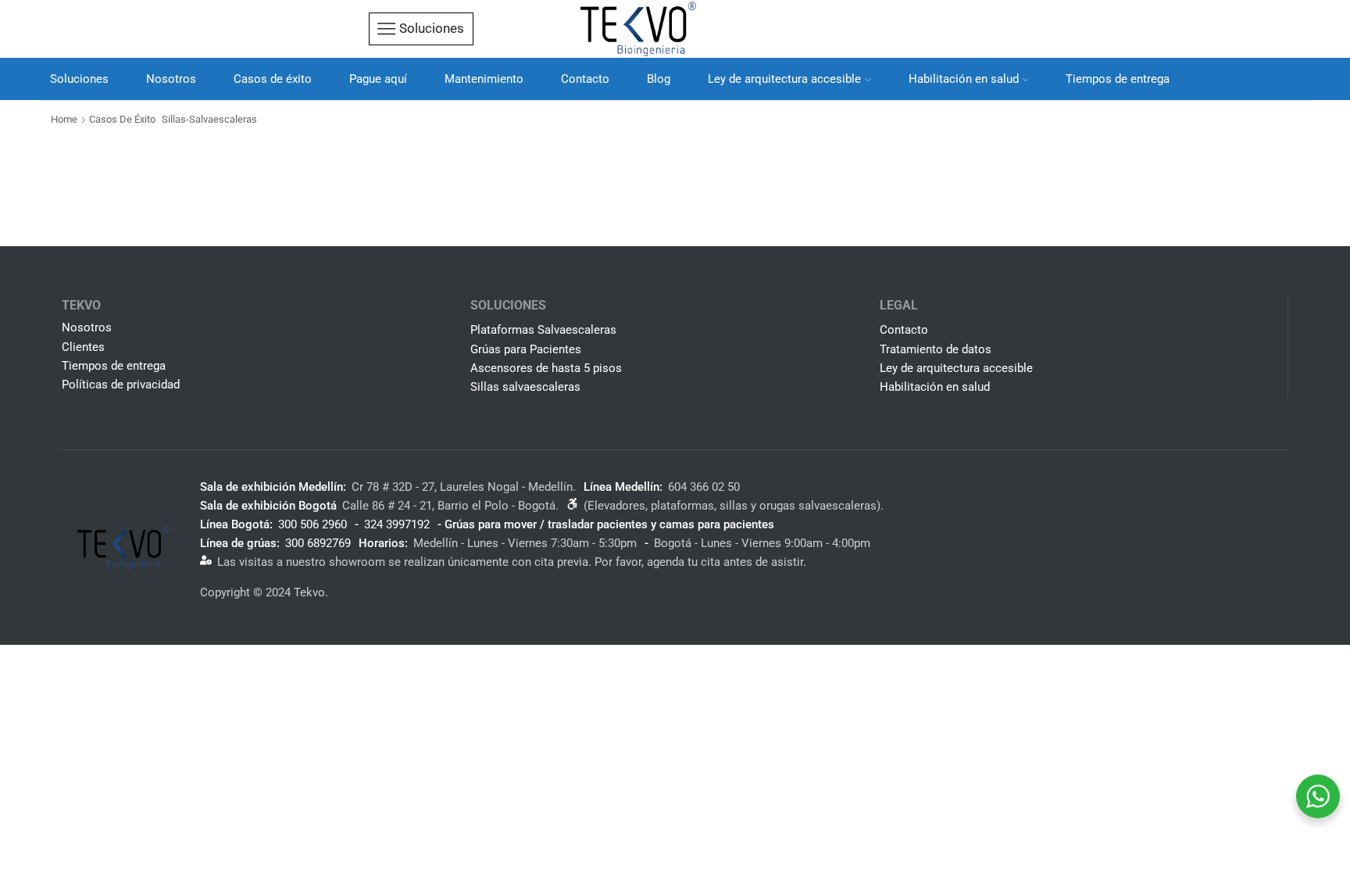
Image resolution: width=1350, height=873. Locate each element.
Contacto (585, 79)
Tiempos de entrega (1118, 79)
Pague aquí (378, 79)
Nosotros (171, 79)
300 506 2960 (312, 524)
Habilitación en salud (964, 79)
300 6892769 (318, 543)
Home (64, 119)
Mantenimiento (484, 79)
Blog (658, 79)
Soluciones (79, 79)
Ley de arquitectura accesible (784, 79)
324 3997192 (397, 524)
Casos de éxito (273, 79)
